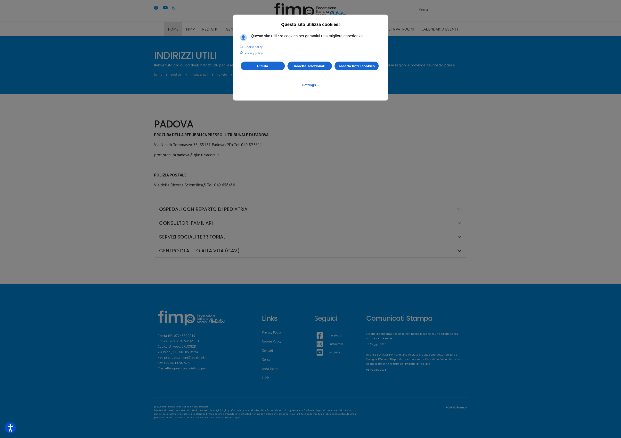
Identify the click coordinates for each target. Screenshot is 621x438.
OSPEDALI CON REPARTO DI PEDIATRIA (203, 209)
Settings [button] (310, 85)
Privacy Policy (272, 332)
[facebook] (316, 329)
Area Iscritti (270, 368)
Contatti (267, 350)
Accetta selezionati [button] (309, 66)
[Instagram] (174, 7)
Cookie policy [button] (253, 47)
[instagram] (316, 338)
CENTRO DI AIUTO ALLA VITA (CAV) (199, 250)
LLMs (266, 377)
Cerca (266, 359)
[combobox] (441, 9)
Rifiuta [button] (262, 66)
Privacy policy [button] (254, 53)
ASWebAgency (456, 407)
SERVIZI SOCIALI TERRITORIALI (193, 236)
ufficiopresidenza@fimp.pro (185, 368)
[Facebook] (156, 7)
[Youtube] (165, 7)
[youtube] (316, 346)
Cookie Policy (271, 341)
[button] (10, 427)
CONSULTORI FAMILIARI (186, 223)
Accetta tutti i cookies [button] (356, 66)
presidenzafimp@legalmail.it (185, 357)
